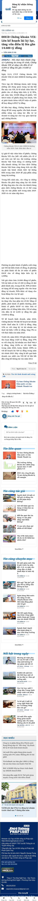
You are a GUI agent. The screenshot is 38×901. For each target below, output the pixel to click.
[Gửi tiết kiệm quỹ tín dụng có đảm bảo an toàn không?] (9, 508)
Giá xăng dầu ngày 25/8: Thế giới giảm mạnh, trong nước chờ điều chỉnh (18, 776)
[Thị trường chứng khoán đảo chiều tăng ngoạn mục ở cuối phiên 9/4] (9, 465)
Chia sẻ (34, 900)
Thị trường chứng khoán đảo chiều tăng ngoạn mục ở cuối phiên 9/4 (25, 465)
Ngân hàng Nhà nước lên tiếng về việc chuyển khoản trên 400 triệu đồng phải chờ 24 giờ (25, 600)
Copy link (11, 900)
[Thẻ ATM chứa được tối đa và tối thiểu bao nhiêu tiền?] (9, 538)
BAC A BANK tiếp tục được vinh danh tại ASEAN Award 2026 (18, 769)
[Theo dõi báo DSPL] (19, 55)
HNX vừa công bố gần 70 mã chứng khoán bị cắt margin (26, 475)
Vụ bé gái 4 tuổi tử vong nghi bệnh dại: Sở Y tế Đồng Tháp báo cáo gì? (25, 704)
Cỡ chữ (19, 900)
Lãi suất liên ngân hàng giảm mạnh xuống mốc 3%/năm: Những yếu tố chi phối (26, 719)
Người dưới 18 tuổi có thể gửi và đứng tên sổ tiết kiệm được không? (26, 498)
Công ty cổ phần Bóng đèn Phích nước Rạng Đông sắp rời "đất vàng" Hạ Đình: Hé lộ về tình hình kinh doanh (19, 745)
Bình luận (26, 900)
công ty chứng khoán (14, 393)
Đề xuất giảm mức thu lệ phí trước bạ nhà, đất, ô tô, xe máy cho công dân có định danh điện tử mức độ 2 (26, 568)
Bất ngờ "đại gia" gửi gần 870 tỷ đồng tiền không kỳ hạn (25, 584)
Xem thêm (18, 549)
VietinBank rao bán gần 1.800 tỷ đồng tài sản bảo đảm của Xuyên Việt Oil (18, 762)
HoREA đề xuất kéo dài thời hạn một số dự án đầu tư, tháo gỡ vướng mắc (26, 676)
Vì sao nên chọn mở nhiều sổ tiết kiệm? (25, 527)
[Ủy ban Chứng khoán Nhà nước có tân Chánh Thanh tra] (9, 384)
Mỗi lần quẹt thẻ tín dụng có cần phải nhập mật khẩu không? (25, 518)
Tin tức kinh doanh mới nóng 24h (19, 375)
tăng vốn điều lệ (7, 396)
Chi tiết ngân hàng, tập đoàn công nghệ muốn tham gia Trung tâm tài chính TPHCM (26, 616)
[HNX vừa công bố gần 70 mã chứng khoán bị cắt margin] (9, 476)
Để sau (19, 18)
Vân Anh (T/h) (10, 52)
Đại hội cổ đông (28, 393)
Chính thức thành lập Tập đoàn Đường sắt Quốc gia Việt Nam (18, 809)
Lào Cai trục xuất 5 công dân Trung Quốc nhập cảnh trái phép (26, 690)
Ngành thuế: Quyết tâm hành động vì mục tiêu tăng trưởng (26, 630)
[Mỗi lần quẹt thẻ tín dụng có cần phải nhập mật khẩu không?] (9, 518)
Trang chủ (4, 900)
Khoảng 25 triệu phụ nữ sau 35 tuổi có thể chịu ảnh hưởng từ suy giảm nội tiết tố (25, 661)
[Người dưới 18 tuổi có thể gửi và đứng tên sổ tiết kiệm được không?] (9, 498)
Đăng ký (28, 18)
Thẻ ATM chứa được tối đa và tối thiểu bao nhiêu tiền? (25, 538)
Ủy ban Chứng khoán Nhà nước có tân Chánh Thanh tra (26, 383)
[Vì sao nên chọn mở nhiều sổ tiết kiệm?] (9, 529)
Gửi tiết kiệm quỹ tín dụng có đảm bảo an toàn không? (25, 508)
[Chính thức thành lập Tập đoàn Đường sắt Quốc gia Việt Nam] (19, 792)
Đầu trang (22, 893)
